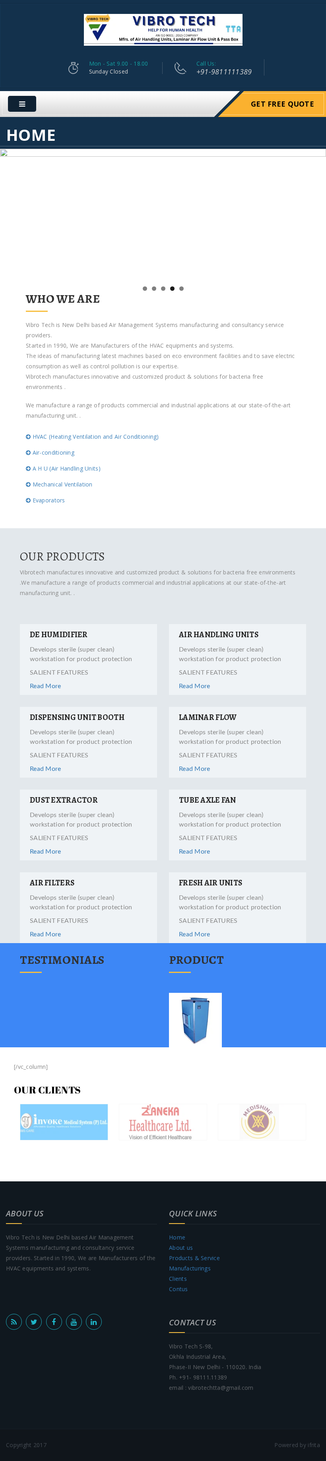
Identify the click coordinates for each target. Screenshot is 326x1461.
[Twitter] (34, 1322)
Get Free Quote (282, 104)
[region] (163, 214)
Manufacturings (190, 1268)
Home (177, 1237)
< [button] (10, 212)
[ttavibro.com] (163, 29)
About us (181, 1247)
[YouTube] (74, 1322)
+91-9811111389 (224, 71)
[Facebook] (54, 1322)
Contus (178, 1289)
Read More (45, 686)
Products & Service (194, 1258)
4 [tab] (172, 288)
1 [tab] (145, 288)
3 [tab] (163, 288)
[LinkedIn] (94, 1322)
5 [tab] (181, 288)
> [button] (316, 212)
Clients (178, 1278)
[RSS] (14, 1322)
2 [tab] (154, 288)
